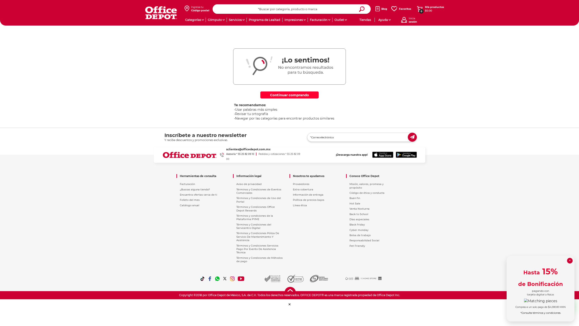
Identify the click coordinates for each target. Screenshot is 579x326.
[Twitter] (225, 278)
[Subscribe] (412, 137)
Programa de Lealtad (264, 20)
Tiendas (365, 20)
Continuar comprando (289, 95)
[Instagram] (232, 278)
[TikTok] (202, 278)
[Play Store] (406, 155)
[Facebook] (210, 278)
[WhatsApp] (217, 278)
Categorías (193, 20)
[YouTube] (241, 278)
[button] (290, 304)
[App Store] (382, 155)
